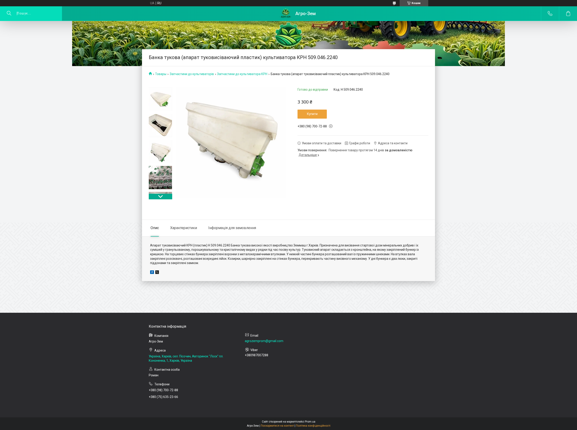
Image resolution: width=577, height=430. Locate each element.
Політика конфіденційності (313, 425)
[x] (157, 273)
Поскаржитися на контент (277, 425)
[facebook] (152, 273)
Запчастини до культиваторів (192, 74)
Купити (312, 114)
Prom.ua (310, 421)
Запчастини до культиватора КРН (242, 74)
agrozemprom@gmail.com (264, 341)
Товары (160, 74)
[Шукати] (9, 13)
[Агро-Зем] (285, 13)
